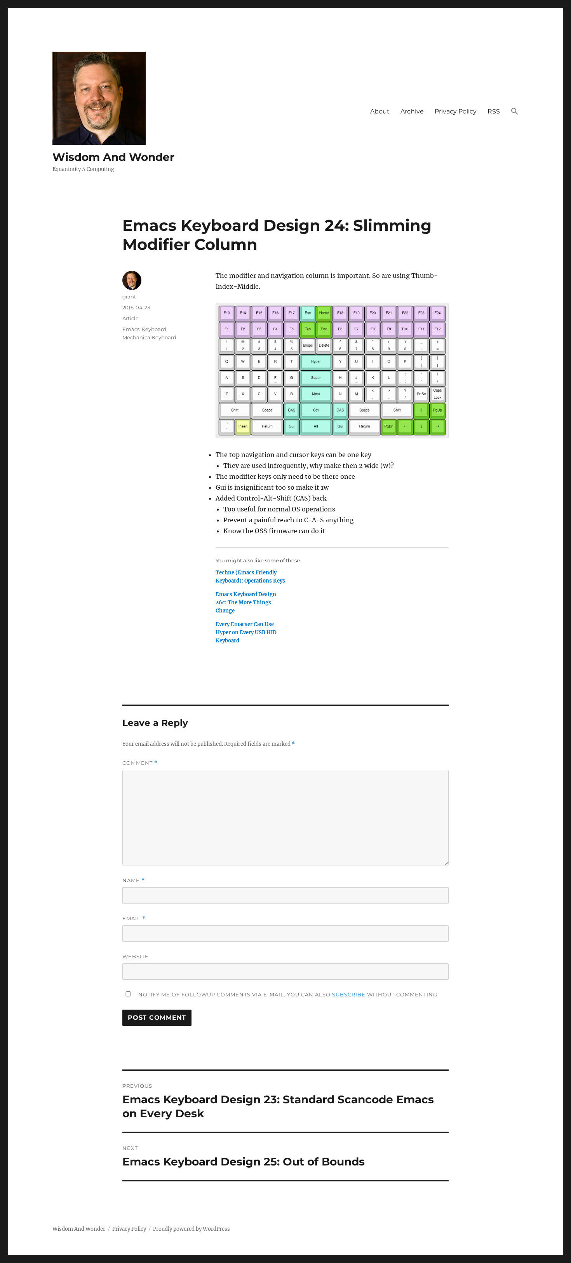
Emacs (130, 329)
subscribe (349, 994)
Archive (412, 111)
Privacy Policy (456, 111)
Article (130, 318)
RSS (493, 111)
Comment (140, 763)
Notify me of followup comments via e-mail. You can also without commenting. (288, 994)
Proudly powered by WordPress (191, 1229)
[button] (514, 112)
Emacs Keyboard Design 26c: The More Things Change (246, 602)
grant (129, 296)
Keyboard (154, 329)
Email (134, 918)
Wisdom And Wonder (113, 157)
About (380, 111)
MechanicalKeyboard (149, 337)
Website (135, 956)
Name (133, 880)
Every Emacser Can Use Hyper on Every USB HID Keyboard (246, 632)
